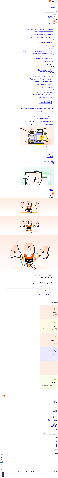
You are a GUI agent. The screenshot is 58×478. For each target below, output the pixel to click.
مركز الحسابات (51, 23)
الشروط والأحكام (53, 412)
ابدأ (53, 147)
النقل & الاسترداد (52, 46)
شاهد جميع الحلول (51, 162)
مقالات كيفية (54, 423)
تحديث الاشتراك (51, 7)
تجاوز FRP (51, 156)
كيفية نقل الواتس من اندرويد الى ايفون (44, 294)
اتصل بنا (53, 5)
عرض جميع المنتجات (51, 39)
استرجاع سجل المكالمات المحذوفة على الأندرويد (45, 70)
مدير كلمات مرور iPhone (52, 416)
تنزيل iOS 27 (51, 160)
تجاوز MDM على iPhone (49, 154)
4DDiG (55, 404)
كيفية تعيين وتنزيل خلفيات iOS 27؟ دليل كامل (45, 68)
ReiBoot (54, 401)
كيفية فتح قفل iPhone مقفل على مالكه (46, 102)
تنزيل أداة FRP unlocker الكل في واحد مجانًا (45, 103)
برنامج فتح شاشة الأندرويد (49, 155)
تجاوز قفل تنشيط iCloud (49, 153)
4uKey (55, 402)
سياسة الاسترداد (53, 424)
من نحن (55, 408)
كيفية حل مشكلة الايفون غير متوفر (44, 292)
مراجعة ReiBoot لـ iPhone (52, 419)
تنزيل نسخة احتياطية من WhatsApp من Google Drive (44, 67)
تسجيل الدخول (54, 19)
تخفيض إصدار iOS (50, 159)
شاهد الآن (52, 187)
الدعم (53, 188)
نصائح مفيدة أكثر (51, 72)
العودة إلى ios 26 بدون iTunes (48, 44)
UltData (55, 405)
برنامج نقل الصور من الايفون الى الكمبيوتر (46, 71)
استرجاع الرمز (53, 426)
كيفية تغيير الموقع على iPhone (47, 101)
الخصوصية (54, 411)
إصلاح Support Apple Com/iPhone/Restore (46, 43)
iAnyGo (54, 403)
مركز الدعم (51, 189)
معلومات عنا (52, 6)
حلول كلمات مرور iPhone (52, 418)
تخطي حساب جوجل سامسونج (44, 293)
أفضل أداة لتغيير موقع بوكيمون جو (47, 100)
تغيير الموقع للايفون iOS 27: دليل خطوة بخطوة (45, 69)
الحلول (53, 148)
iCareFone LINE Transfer (52, 420)
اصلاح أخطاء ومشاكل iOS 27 (48, 161)
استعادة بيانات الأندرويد (49, 157)
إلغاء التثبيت (54, 425)
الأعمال (55, 410)
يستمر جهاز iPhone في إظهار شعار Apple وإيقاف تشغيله (43, 42)
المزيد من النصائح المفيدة (50, 45)
